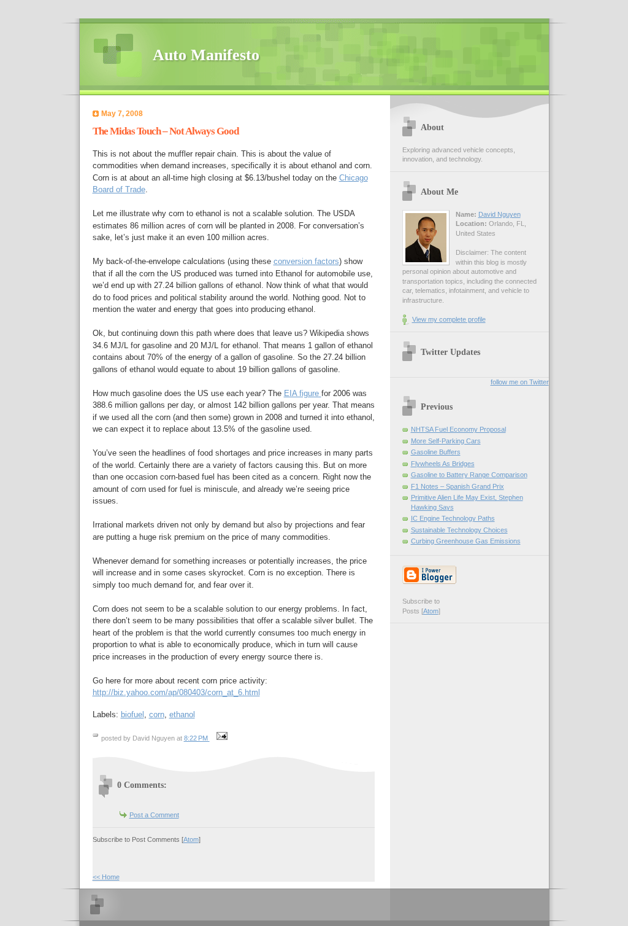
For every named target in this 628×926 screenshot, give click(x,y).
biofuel (132, 714)
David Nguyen (499, 214)
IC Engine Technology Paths (453, 518)
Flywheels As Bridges (443, 463)
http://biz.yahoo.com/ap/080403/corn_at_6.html (176, 692)
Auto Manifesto (206, 55)
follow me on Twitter (520, 382)
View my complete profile (449, 319)
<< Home (106, 877)
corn (156, 714)
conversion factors (306, 261)
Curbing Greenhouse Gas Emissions (466, 541)
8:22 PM (197, 738)
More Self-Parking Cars (446, 441)
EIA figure (302, 393)
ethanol (182, 714)
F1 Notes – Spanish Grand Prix (457, 486)
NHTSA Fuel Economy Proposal (458, 429)
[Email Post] (221, 738)
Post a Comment (154, 815)
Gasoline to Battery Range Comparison (469, 474)
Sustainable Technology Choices (459, 530)
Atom (191, 839)
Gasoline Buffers (436, 452)
